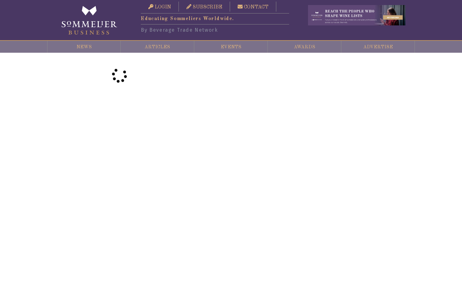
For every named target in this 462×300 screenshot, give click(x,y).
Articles (157, 47)
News (84, 47)
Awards (304, 47)
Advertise (378, 47)
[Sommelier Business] (90, 20)
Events (231, 47)
